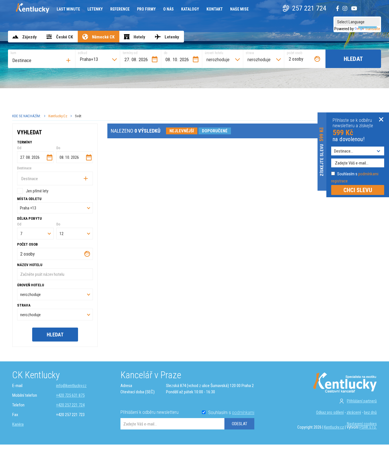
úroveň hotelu (214, 53)
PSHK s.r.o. (368, 427)
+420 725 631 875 (70, 395)
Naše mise (239, 9)
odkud (82, 53)
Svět (78, 116)
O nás (168, 9)
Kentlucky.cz (57, 116)
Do (58, 148)
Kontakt (214, 9)
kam (13, 53)
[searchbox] (43, 60)
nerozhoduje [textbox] (218, 59)
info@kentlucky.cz (71, 385)
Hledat (353, 58)
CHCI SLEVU (357, 190)
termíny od (130, 53)
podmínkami (243, 412)
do (165, 53)
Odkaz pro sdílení (330, 412)
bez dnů (370, 412)
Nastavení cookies (362, 423)
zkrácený (354, 412)
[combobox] (41, 59)
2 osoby (296, 59)
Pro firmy (146, 9)
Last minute (68, 9)
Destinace (24, 168)
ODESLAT (239, 423)
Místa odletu (29, 199)
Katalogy (190, 9)
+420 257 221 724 (70, 405)
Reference (120, 9)
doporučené (215, 130)
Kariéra (18, 424)
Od (19, 148)
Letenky (95, 9)
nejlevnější (181, 130)
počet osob (294, 53)
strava (250, 53)
